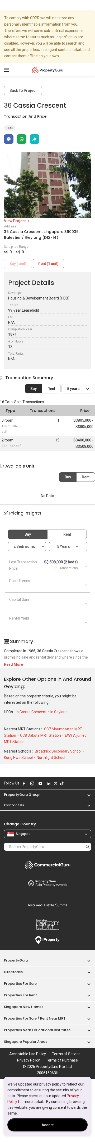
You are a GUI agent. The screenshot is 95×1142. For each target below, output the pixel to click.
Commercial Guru (47, 865)
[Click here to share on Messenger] (8, 139)
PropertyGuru (16, 960)
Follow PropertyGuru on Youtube (40, 783)
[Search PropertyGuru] (87, 846)
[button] (47, 518)
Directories (13, 971)
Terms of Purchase (62, 1060)
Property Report (47, 924)
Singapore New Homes (23, 1006)
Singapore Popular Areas (25, 1041)
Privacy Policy (28, 1060)
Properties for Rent (20, 995)
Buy (33, 389)
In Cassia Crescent (31, 712)
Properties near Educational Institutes (37, 1029)
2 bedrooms (24, 546)
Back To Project (23, 90)
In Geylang (59, 712)
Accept (48, 1125)
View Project (15, 221)
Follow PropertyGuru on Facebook (24, 783)
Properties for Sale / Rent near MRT (34, 1018)
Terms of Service (66, 1054)
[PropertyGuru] (47, 70)
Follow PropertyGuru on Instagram (32, 783)
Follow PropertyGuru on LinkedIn (48, 783)
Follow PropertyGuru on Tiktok (62, 783)
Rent (51, 389)
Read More (13, 664)
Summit (47, 905)
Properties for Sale (20, 983)
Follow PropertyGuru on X (56, 783)
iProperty (47, 940)
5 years (73, 389)
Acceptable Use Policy (27, 1054)
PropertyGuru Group (22, 794)
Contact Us (14, 805)
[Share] (34, 139)
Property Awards (47, 883)
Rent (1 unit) (48, 263)
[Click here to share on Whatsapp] (21, 139)
